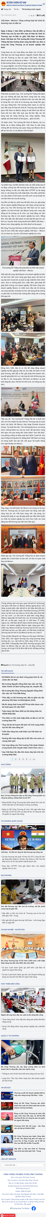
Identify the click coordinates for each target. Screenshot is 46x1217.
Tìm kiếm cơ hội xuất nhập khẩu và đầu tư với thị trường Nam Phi (23, 719)
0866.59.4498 (25, 1191)
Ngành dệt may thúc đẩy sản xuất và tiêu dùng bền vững (22, 1015)
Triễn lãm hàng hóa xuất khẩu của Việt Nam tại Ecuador (22, 733)
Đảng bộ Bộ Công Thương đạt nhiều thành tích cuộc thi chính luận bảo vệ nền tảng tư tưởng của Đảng (29, 1105)
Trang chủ (7, 9)
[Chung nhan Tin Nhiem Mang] (20, 1208)
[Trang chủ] (21, 3)
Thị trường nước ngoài (31, 9)
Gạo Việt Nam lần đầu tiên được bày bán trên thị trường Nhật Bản (22, 753)
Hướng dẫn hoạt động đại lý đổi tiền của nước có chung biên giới (23, 739)
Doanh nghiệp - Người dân (13, 930)
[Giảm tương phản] (44, 15)
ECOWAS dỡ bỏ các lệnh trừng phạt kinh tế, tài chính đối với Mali (22, 678)
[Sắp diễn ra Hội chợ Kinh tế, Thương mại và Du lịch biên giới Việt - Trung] (7, 1152)
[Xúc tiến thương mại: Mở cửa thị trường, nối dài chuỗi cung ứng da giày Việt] (23, 892)
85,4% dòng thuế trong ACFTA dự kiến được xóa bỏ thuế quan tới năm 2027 (22, 705)
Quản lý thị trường (10, 1036)
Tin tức (16, 9)
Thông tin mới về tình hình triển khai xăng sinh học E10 (23, 1074)
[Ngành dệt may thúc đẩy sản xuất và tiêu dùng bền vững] (23, 1000)
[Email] (40, 15)
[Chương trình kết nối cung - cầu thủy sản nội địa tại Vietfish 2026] (7, 1129)
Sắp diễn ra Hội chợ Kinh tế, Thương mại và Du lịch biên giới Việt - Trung (29, 1150)
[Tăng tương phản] (42, 15)
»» (34, 759)
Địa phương (6, 875)
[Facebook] (34, 1208)
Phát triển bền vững (10, 984)
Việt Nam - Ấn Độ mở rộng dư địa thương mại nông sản (22, 852)
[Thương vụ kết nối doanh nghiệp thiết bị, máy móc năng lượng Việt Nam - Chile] (7, 1096)
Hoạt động (6, 764)
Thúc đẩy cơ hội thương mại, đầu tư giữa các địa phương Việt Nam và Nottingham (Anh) (23, 699)
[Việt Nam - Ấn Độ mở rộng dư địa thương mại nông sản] (23, 837)
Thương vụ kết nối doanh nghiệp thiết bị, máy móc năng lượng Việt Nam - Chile (29, 1094)
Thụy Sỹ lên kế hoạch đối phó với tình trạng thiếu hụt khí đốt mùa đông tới (23, 726)
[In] (38, 15)
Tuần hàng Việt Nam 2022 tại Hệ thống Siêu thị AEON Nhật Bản (22, 712)
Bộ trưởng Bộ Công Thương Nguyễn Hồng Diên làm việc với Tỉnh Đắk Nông (22, 692)
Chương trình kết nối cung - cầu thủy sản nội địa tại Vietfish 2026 (29, 1127)
